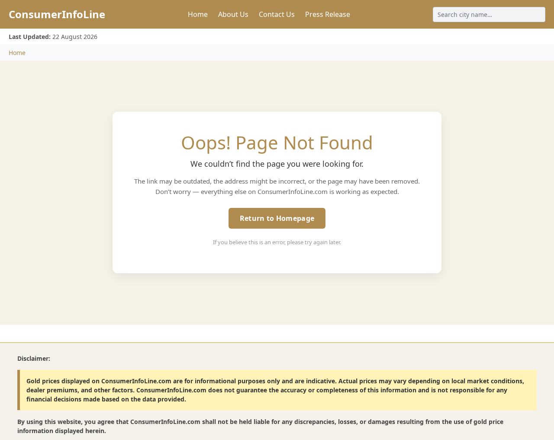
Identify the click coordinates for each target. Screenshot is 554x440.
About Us (233, 14)
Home (198, 14)
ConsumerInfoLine (57, 14)
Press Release (327, 14)
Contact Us (277, 14)
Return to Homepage (277, 218)
